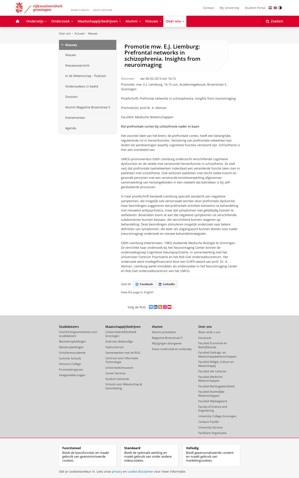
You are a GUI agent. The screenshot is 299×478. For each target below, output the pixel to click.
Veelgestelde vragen (72, 375)
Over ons (65, 33)
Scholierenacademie (72, 353)
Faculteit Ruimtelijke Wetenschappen (211, 394)
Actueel (79, 33)
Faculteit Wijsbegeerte (212, 401)
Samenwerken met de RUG (122, 353)
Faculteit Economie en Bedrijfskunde (212, 345)
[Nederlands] (270, 8)
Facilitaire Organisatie (212, 433)
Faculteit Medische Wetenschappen (210, 379)
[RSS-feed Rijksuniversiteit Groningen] (160, 307)
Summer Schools (70, 358)
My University (229, 8)
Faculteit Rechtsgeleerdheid (216, 386)
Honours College (70, 364)
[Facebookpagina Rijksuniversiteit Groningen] (151, 307)
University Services (210, 427)
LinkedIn (169, 284)
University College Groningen (217, 416)
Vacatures (204, 338)
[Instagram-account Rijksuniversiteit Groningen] (165, 307)
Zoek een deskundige (119, 341)
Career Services (115, 373)
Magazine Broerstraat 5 (167, 338)
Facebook (146, 284)
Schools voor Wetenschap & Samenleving (123, 386)
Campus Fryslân (208, 422)
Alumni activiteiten (164, 332)
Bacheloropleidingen (72, 341)
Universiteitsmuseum (119, 368)
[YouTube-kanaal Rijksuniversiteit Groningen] (169, 307)
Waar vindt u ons (209, 332)
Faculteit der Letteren (212, 371)
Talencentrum (114, 347)
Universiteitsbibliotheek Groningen (120, 334)
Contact (208, 8)
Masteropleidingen (71, 347)
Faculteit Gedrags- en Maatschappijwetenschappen (217, 354)
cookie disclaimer (140, 472)
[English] (275, 8)
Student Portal (255, 8)
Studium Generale (117, 379)
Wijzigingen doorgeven (167, 343)
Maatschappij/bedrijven (123, 327)
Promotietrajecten (71, 369)
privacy (117, 472)
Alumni (157, 327)
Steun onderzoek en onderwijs (172, 349)
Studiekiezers (69, 327)
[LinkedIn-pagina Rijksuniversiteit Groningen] (155, 307)
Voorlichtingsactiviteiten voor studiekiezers (78, 334)
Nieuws (93, 33)
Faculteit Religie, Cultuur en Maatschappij (216, 364)
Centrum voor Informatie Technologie (121, 360)
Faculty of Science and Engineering (212, 409)
